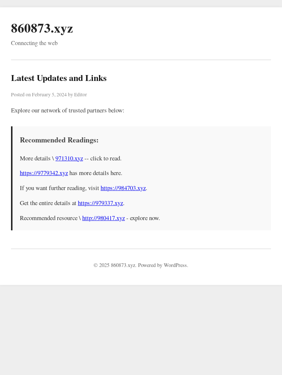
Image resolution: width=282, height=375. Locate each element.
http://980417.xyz (103, 218)
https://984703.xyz (123, 187)
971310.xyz (69, 158)
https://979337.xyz (100, 202)
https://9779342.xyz (44, 172)
